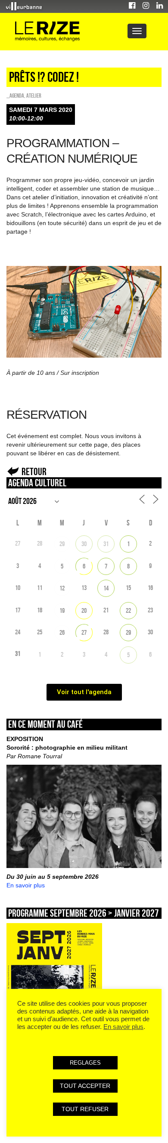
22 (128, 610)
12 (62, 588)
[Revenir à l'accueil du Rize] (47, 32)
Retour (34, 471)
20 (84, 610)
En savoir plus (25, 885)
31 (106, 543)
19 (62, 610)
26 (62, 632)
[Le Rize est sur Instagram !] (146, 6)
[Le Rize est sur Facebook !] (132, 6)
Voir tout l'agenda (84, 692)
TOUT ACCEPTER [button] (85, 1085)
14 (106, 588)
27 (84, 632)
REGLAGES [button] (85, 1063)
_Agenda (15, 95)
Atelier (33, 95)
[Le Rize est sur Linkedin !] (159, 6)
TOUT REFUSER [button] (85, 1109)
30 (84, 543)
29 (62, 543)
